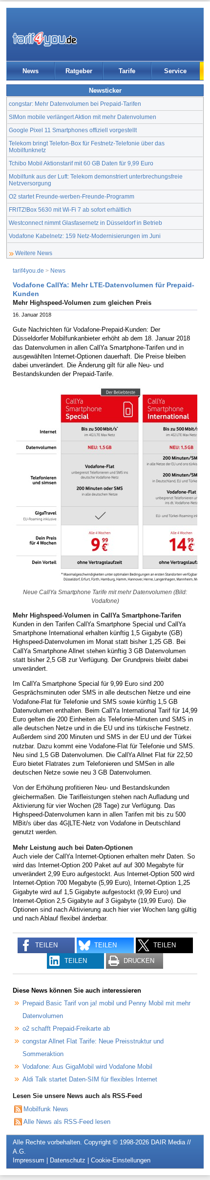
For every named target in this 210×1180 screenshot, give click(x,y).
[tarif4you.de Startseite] (44, 39)
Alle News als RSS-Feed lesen (66, 1121)
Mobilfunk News (45, 1109)
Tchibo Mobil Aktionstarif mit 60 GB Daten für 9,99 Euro (81, 163)
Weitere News (33, 253)
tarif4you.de (28, 270)
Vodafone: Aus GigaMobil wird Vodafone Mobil (87, 1066)
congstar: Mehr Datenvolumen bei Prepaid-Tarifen (75, 103)
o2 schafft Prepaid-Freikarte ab (66, 1028)
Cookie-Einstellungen (120, 1160)
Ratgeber (78, 71)
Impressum (28, 1160)
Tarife (127, 71)
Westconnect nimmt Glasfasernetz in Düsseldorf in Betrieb (85, 223)
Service (175, 71)
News (30, 71)
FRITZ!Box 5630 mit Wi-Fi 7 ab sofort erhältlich (70, 209)
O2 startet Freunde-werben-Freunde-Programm (71, 196)
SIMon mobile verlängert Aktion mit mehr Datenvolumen (82, 117)
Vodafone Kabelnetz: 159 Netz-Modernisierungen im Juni (85, 236)
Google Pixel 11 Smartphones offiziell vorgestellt (73, 130)
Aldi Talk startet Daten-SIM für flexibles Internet (89, 1079)
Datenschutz (67, 1160)
